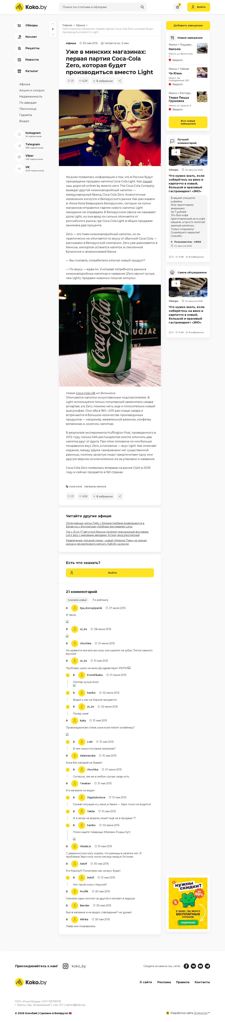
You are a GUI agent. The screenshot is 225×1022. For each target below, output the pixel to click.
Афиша (71, 43)
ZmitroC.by (201, 1013)
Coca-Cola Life (85, 393)
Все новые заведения (188, 122)
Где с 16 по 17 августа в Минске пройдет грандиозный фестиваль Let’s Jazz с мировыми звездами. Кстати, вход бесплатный (107, 533)
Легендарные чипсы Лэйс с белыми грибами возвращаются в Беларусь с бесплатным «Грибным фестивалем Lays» (105, 525)
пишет (147, 181)
